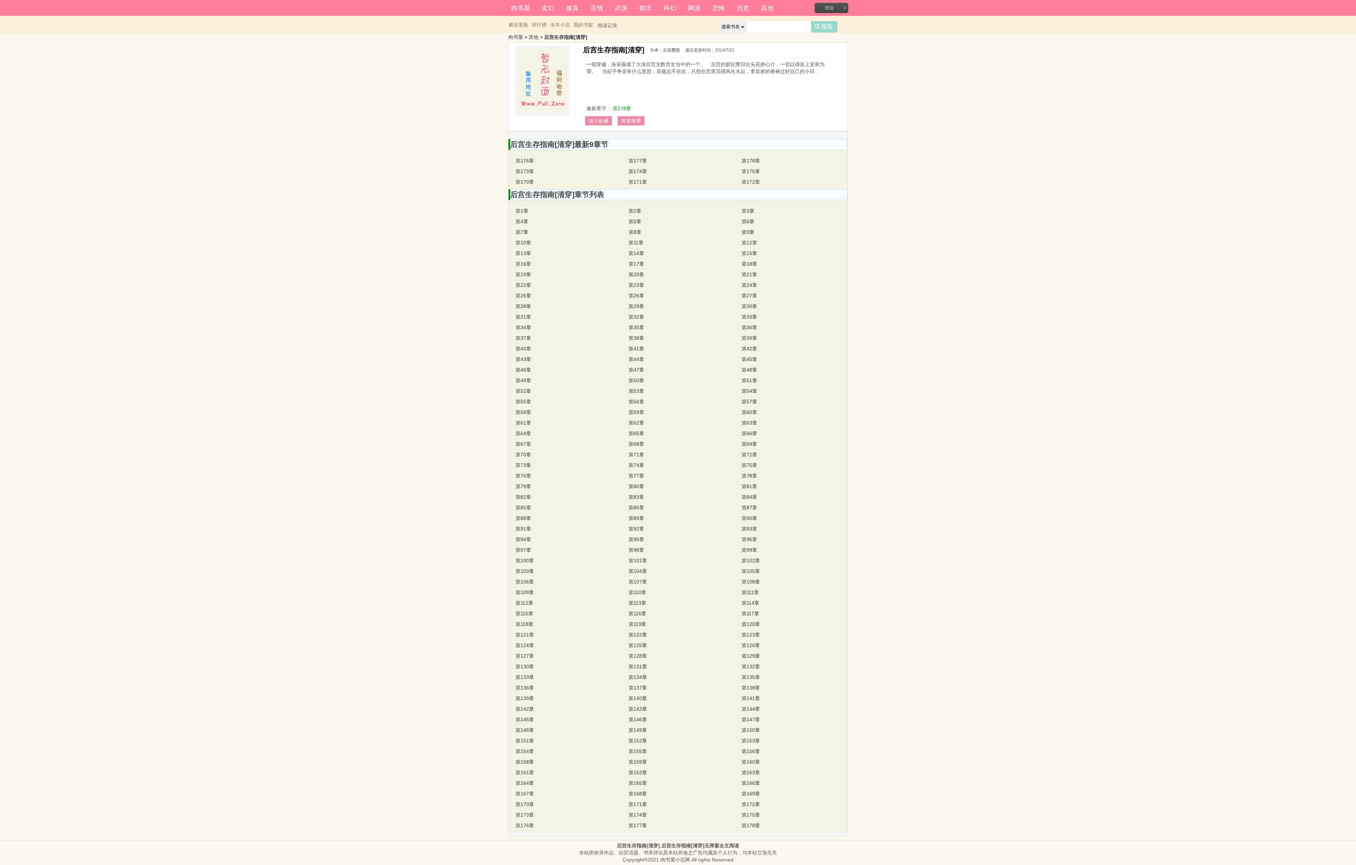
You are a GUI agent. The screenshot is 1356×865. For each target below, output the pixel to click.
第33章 (749, 317)
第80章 (636, 486)
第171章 (638, 182)
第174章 (638, 171)
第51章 (749, 380)
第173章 (525, 171)
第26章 (636, 295)
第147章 (751, 719)
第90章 (749, 518)
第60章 (749, 412)
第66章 (749, 433)
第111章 (750, 592)
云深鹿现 (671, 50)
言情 (596, 7)
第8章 (635, 232)
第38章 (636, 338)
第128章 (638, 656)
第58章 (523, 412)
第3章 (748, 211)
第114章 (750, 603)
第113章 (637, 603)
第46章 (523, 370)
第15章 (749, 253)
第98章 (636, 550)
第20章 (636, 274)
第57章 (749, 401)
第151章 (525, 740)
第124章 (525, 645)
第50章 (636, 380)
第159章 (638, 762)
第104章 (638, 571)
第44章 (636, 359)
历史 (743, 7)
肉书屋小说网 (675, 860)
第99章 (749, 550)
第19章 (523, 274)
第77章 (636, 476)
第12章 (749, 242)
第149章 (638, 730)
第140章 (638, 698)
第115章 (524, 613)
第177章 (638, 161)
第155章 (638, 751)
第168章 (638, 793)
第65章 (636, 433)
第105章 (751, 571)
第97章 (523, 550)
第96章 (749, 539)
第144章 (751, 709)
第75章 (749, 465)
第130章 (525, 666)
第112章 (524, 603)
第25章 (523, 295)
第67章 (523, 444)
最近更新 (518, 25)
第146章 (638, 719)
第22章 (523, 285)
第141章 (751, 698)
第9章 (748, 232)
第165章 (638, 783)
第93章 (749, 529)
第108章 (751, 582)
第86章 (636, 507)
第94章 (523, 539)
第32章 (636, 317)
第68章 (636, 444)
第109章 (525, 592)
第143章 (638, 709)
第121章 (525, 635)
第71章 (636, 454)
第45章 (749, 359)
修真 (572, 7)
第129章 (751, 656)
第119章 (637, 624)
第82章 (523, 497)
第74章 (636, 465)
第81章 (749, 486)
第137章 (638, 688)
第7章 (522, 232)
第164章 (525, 783)
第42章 (749, 348)
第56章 (636, 401)
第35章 (636, 327)
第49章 (523, 380)
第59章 (636, 412)
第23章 (636, 285)
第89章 (636, 518)
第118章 (524, 624)
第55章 (523, 401)
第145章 (525, 719)
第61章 (523, 423)
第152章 (638, 740)
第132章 (751, 666)
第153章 (751, 740)
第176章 (525, 161)
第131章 (638, 666)
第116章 (637, 613)
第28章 (523, 306)
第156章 (751, 751)
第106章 (525, 582)
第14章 (636, 253)
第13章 (523, 253)
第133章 (525, 677)
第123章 (751, 635)
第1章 (522, 211)
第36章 (749, 327)
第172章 (751, 182)
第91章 (523, 529)
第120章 (751, 624)
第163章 (751, 772)
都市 (645, 7)
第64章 (523, 433)
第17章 (636, 264)
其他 (767, 7)
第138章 (751, 688)
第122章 (638, 635)
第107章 (638, 582)
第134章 (638, 677)
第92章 (636, 529)
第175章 (751, 171)
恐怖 (718, 7)
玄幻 (548, 7)
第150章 (751, 730)
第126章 (751, 645)
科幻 (670, 7)
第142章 (525, 709)
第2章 (635, 211)
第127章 (525, 656)
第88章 (523, 518)
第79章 (523, 486)
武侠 (621, 7)
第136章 (525, 688)
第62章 (636, 423)
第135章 (751, 677)
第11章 (636, 242)
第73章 (523, 465)
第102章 (751, 560)
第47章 (636, 370)
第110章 (637, 592)
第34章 (523, 327)
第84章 (749, 497)
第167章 (525, 793)
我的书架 (583, 25)
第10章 (523, 242)
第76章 (523, 476)
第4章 (522, 221)
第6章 (748, 221)
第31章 (523, 317)
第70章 (523, 454)
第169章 (751, 793)
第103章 (525, 571)
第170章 (525, 182)
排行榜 (539, 25)
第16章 (523, 264)
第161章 (525, 772)
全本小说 (560, 25)
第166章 (751, 783)
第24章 (749, 285)
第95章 (636, 539)
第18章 (749, 264)
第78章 (749, 476)
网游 (694, 7)
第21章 (749, 274)
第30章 (749, 306)
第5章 (635, 221)
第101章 (638, 560)
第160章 (751, 762)
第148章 (525, 730)
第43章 (523, 359)
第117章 (750, 613)
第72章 (749, 454)
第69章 (749, 444)
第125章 (638, 645)
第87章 (749, 507)
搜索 (824, 26)
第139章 (525, 698)
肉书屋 (520, 7)
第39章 (749, 338)
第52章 (523, 391)
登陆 (829, 8)
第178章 (622, 108)
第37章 (523, 338)
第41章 (636, 348)
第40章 (523, 348)
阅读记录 (607, 25)
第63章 (749, 423)
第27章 (749, 295)
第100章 (525, 560)
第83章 (636, 497)
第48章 (749, 370)
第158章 (525, 762)
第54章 (749, 391)
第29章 (636, 306)
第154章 (525, 751)
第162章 (638, 772)
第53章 (636, 391)
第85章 (523, 507)
